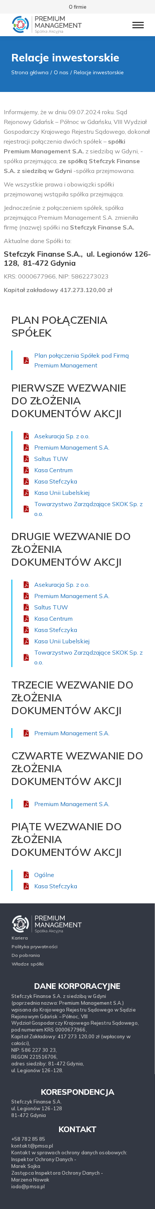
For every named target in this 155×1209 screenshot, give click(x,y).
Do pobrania (26, 955)
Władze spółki (28, 964)
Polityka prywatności (35, 946)
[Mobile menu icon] (138, 25)
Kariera (20, 938)
